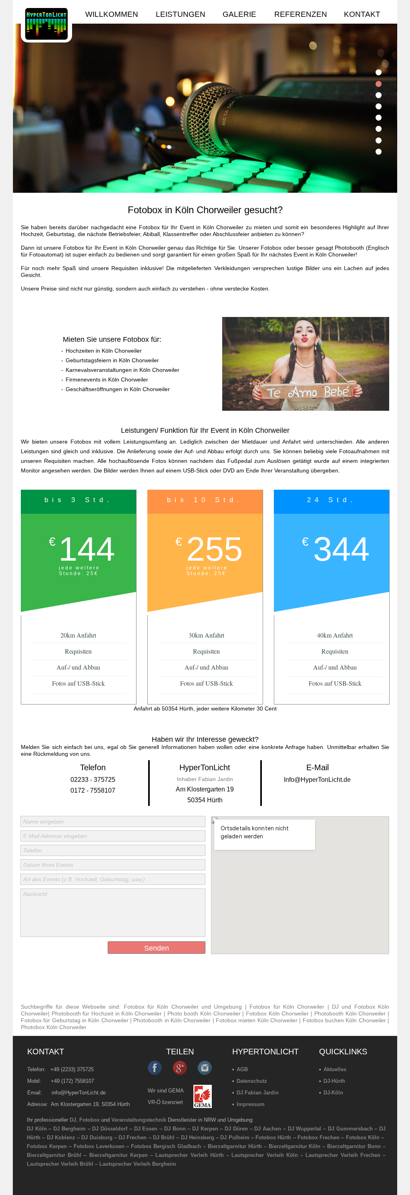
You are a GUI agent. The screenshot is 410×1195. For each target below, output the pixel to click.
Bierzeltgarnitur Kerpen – (122, 1155)
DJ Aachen (267, 1129)
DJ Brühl (164, 1137)
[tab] (379, 72)
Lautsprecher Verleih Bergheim (137, 1164)
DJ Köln (37, 1129)
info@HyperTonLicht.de (79, 1093)
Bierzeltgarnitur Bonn (354, 1146)
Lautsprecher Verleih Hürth (189, 1155)
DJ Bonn (175, 1129)
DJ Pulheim (234, 1137)
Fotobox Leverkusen (99, 1146)
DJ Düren (236, 1129)
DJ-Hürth (334, 1081)
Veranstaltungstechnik (138, 1120)
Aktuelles (335, 1069)
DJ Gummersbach (350, 1129)
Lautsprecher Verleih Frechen (342, 1155)
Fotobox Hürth (273, 1137)
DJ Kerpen (205, 1129)
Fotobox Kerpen (47, 1146)
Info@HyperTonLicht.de (317, 779)
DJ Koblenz (61, 1137)
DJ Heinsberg (197, 1137)
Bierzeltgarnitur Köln (295, 1146)
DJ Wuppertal (305, 1129)
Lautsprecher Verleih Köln (264, 1155)
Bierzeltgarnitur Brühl (54, 1155)
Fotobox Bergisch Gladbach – (168, 1146)
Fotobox (89, 1120)
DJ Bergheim (69, 1129)
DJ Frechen (133, 1137)
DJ (73, 1120)
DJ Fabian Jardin (258, 1093)
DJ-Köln (333, 1093)
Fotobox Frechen (318, 1137)
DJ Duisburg (96, 1137)
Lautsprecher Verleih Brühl (60, 1164)
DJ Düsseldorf (109, 1129)
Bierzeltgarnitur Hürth (235, 1146)
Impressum (251, 1104)
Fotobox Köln (363, 1137)
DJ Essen (146, 1129)
